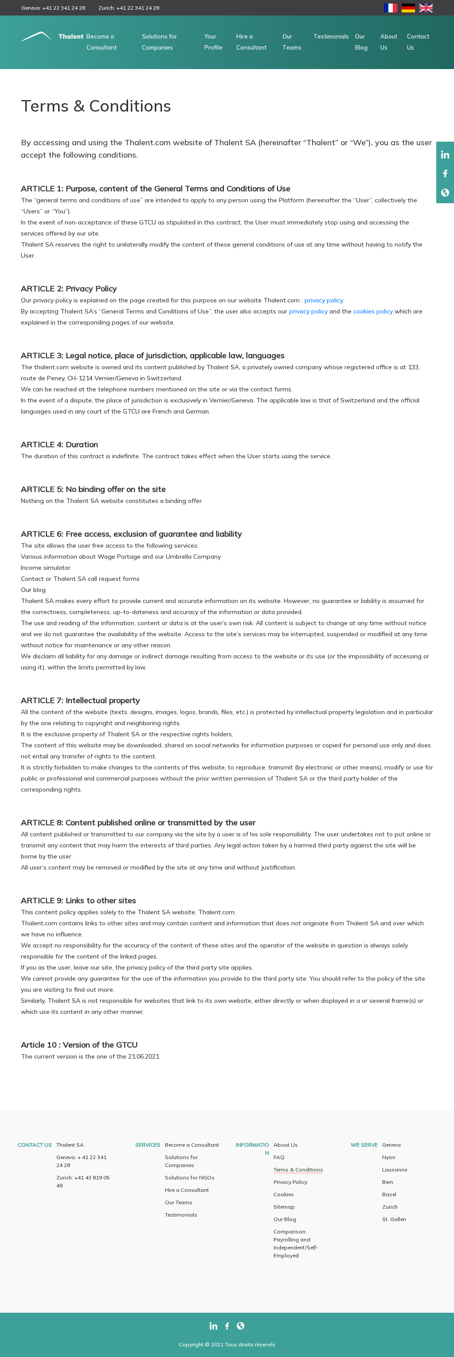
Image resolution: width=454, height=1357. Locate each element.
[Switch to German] (408, 10)
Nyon (388, 1157)
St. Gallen (394, 1219)
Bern (387, 1182)
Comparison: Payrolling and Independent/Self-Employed (296, 1243)
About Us (388, 42)
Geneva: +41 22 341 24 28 (53, 7)
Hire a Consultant (251, 42)
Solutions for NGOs (190, 1177)
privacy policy (324, 300)
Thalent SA (70, 1144)
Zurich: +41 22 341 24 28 (128, 7)
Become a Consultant (101, 42)
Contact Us (418, 42)
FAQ (279, 1157)
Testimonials (331, 36)
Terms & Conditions (298, 1169)
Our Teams (291, 42)
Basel (389, 1194)
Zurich (390, 1206)
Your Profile (213, 42)
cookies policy (373, 311)
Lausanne (394, 1169)
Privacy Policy (290, 1182)
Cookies (284, 1194)
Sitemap (284, 1206)
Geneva (391, 1144)
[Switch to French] (390, 10)
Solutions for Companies (159, 42)
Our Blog (361, 42)
